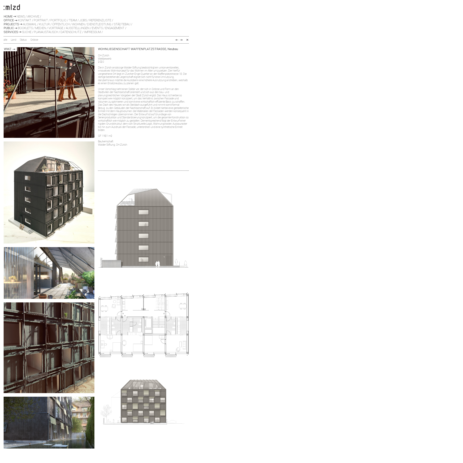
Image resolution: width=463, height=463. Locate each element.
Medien (40, 28)
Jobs (83, 20)
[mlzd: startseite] (12, 7)
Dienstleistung (99, 24)
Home (8, 16)
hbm (177, 39)
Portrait (41, 20)
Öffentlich (61, 24)
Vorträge (55, 28)
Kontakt (24, 20)
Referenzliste (100, 20)
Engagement (114, 28)
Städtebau (122, 24)
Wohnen (78, 24)
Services (11, 32)
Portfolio (58, 20)
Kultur (44, 24)
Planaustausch (46, 32)
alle (5, 39)
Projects (11, 24)
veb (181, 39)
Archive (33, 16)
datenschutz (71, 32)
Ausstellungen (77, 28)
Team (73, 20)
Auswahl (30, 24)
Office (9, 20)
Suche (26, 32)
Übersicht (187, 39)
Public (9, 28)
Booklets (25, 28)
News (21, 16)
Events (97, 28)
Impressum (92, 32)
